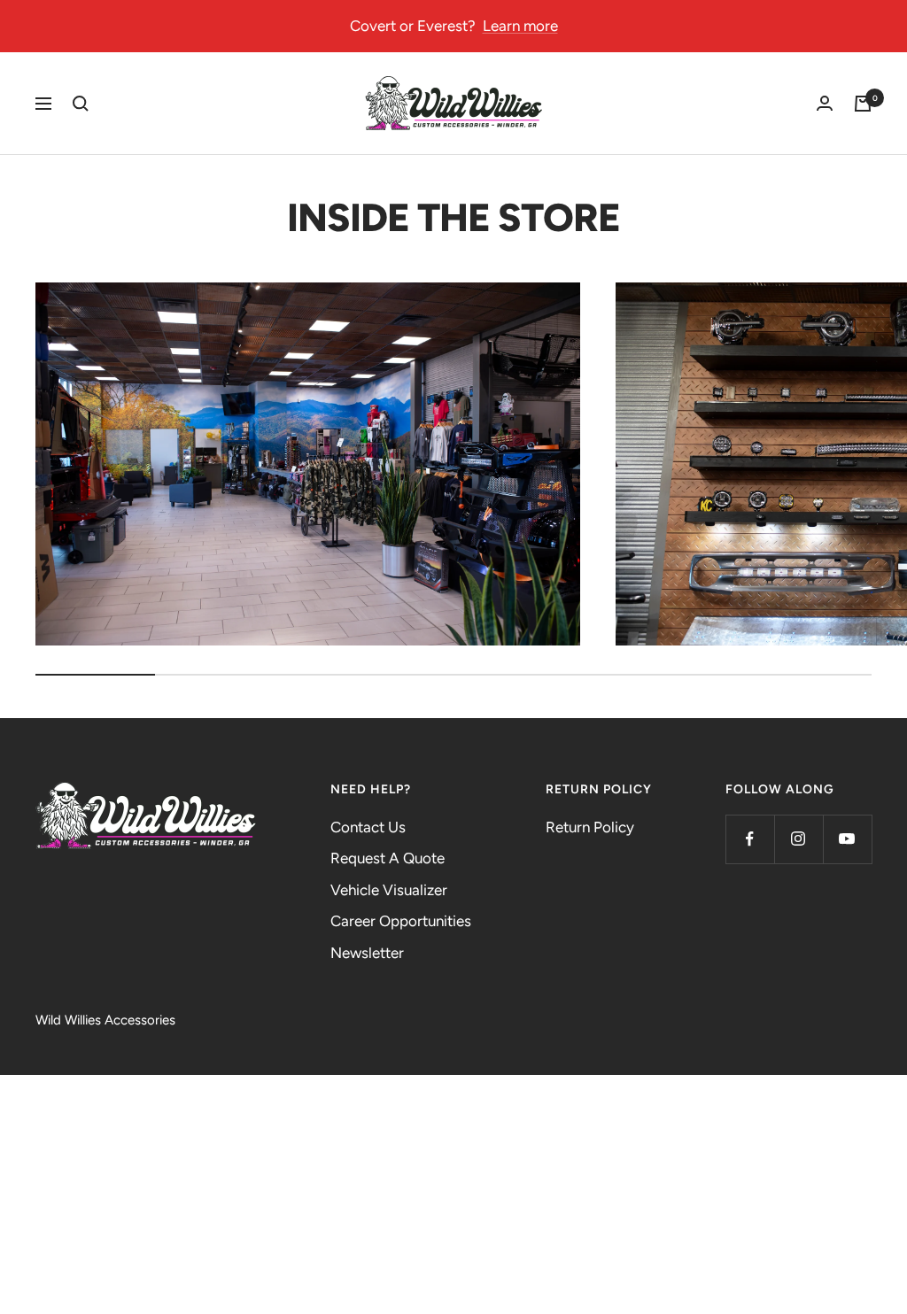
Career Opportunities (400, 921)
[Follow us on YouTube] (847, 839)
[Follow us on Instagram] (798, 839)
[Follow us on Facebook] (749, 839)
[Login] (825, 104)
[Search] (81, 104)
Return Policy (590, 827)
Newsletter (367, 953)
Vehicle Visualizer (388, 890)
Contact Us (368, 827)
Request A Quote (387, 858)
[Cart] (863, 104)
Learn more (520, 26)
